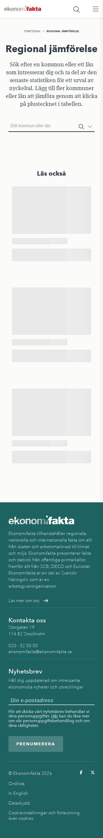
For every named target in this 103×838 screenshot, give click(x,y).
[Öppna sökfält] (76, 9)
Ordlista (16, 783)
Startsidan (32, 31)
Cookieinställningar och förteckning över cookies (44, 815)
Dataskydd (19, 803)
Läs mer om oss (23, 600)
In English (18, 793)
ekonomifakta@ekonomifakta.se (40, 651)
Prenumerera (35, 743)
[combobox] (51, 125)
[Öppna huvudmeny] (95, 9)
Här (54, 715)
